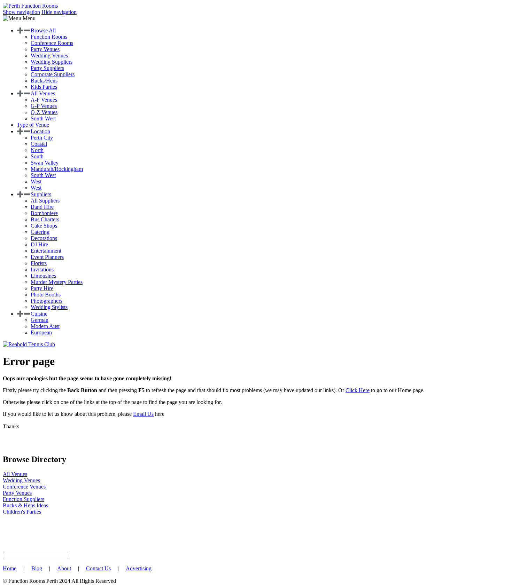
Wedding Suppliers (51, 62)
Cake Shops (44, 226)
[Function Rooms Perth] (30, 6)
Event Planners (47, 257)
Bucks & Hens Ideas (25, 505)
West (36, 181)
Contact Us (98, 568)
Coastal (39, 144)
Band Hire (42, 207)
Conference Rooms (52, 43)
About (64, 568)
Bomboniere (44, 213)
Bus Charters (45, 219)
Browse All (43, 30)
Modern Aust (45, 326)
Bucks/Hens (44, 81)
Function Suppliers (23, 499)
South (37, 156)
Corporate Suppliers (53, 74)
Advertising (139, 568)
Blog (36, 568)
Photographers (46, 301)
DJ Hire (39, 244)
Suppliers (41, 194)
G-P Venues (44, 106)
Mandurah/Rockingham (57, 169)
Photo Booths (46, 295)
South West (43, 118)
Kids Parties (44, 87)
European (41, 332)
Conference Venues (24, 487)
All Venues (43, 93)
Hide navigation (59, 12)
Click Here (358, 390)
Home (9, 568)
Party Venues (45, 49)
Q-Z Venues (44, 112)
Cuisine (39, 314)
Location (40, 131)
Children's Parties (22, 512)
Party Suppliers (47, 68)
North (37, 150)
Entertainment (46, 251)
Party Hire (42, 288)
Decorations (44, 238)
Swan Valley (45, 163)
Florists (39, 263)
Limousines (43, 276)
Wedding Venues (49, 55)
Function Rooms (49, 37)
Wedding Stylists (49, 307)
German (39, 320)
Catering (40, 232)
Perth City (42, 138)
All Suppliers (45, 201)
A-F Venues (44, 100)
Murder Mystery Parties (57, 282)
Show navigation (21, 12)
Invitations (42, 269)
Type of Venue (33, 125)
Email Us (143, 414)
